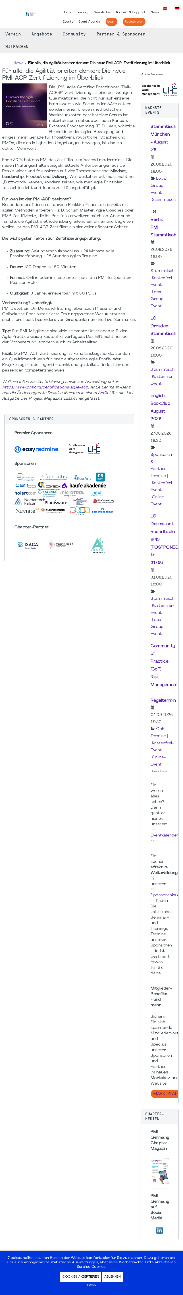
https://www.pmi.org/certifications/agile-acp (45, 387)
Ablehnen (112, 1276)
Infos (91, 1285)
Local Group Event (159, 186)
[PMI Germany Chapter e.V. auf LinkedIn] (159, 1230)
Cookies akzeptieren (80, 1276)
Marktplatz (166, 1094)
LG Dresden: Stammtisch (163, 326)
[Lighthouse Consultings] (160, 89)
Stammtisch (164, 200)
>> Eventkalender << (165, 835)
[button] (69, 419)
